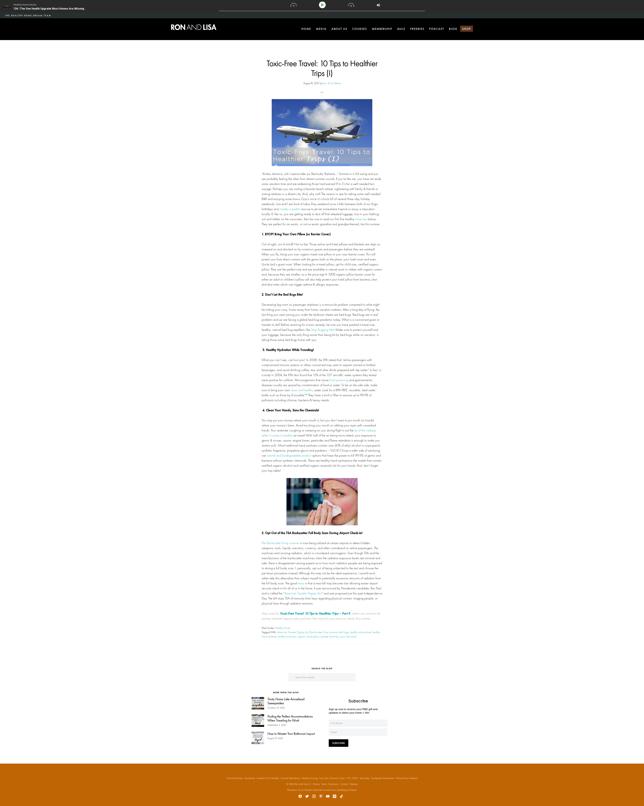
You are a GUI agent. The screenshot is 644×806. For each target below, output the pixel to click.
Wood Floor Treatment (407, 778)
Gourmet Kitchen (234, 778)
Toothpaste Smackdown (382, 778)
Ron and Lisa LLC (303, 784)
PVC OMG (352, 778)
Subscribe (338, 743)
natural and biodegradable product (289, 455)
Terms (324, 784)
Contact (344, 784)
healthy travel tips (287, 636)
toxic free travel (348, 636)
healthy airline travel (360, 632)
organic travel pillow (308, 636)
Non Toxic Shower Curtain (332, 778)
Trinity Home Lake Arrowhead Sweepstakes (285, 701)
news (301, 583)
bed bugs (344, 632)
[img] (293, 5)
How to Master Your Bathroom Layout (291, 733)
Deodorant (250, 778)
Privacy (316, 784)
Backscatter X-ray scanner (323, 632)
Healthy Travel (282, 628)
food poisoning (339, 380)
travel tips (361, 219)
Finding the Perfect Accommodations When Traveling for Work (290, 718)
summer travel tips (329, 636)
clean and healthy (302, 390)
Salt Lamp (364, 778)
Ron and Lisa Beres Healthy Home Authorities (193, 27)
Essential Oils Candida (268, 778)
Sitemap (354, 784)
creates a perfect (290, 209)
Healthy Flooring (309, 778)
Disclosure (333, 784)
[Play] (323, 5)
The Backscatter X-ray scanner (280, 543)
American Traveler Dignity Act (303, 593)
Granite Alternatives (290, 778)
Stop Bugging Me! (323, 329)
